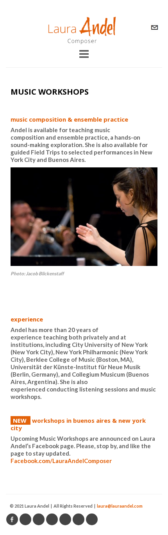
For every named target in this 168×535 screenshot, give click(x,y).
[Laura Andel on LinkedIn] (78, 519)
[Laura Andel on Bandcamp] (39, 519)
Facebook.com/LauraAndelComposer (61, 460)
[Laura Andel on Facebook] (12, 519)
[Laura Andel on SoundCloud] (25, 519)
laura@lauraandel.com (120, 505)
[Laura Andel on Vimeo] (52, 519)
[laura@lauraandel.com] (154, 27)
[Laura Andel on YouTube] (65, 519)
